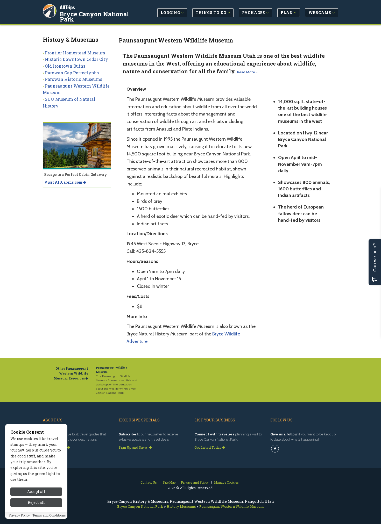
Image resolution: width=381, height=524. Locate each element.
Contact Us (148, 482)
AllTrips (67, 7)
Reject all (36, 502)
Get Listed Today (208, 447)
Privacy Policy (19, 515)
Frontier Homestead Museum (75, 52)
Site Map (169, 482)
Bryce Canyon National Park (94, 16)
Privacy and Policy (195, 482)
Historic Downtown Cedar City (76, 59)
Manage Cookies (226, 482)
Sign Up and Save (133, 447)
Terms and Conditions (49, 515)
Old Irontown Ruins (65, 66)
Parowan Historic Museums (73, 79)
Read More (246, 72)
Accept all (36, 491)
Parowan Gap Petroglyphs (72, 72)
